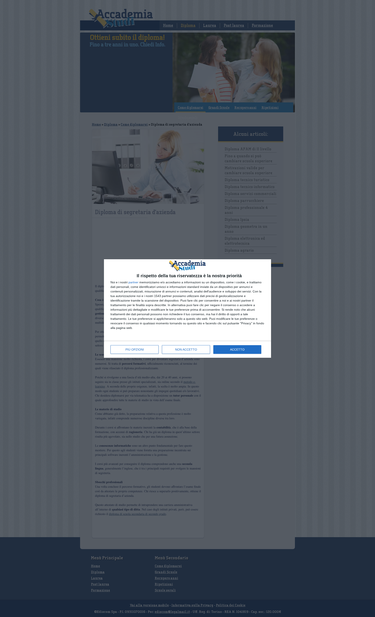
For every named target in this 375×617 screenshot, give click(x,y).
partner (133, 282)
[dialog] (187, 308)
